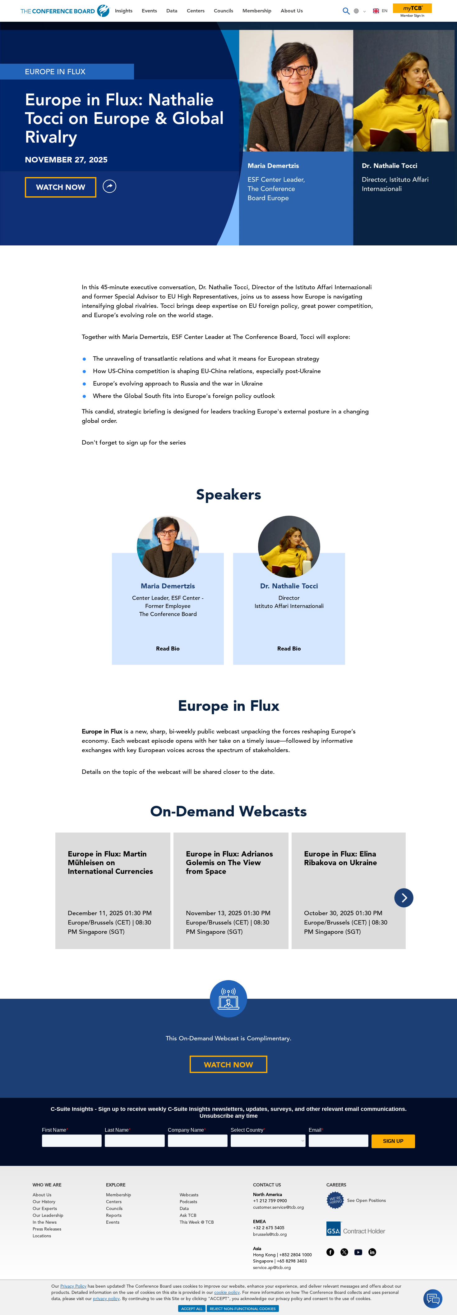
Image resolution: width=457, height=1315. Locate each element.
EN (384, 10)
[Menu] (11, 11)
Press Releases (47, 1229)
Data (12, 61)
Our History (44, 1201)
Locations (42, 1236)
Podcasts (188, 1201)
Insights (16, 29)
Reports (114, 1215)
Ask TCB (188, 1215)
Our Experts (45, 1208)
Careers (16, 140)
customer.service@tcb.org (278, 1207)
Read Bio (168, 648)
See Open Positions (366, 1200)
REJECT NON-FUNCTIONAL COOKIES (243, 1308)
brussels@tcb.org (270, 1234)
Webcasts (189, 1195)
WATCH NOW (60, 187)
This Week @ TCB (28, 156)
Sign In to (30, 171)
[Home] (65, 11)
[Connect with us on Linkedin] (372, 1251)
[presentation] (403, 897)
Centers (16, 76)
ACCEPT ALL (191, 1308)
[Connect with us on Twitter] (344, 1251)
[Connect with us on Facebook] (330, 1251)
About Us (18, 124)
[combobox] (380, 11)
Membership (22, 108)
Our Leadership (48, 1215)
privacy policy (106, 1298)
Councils (17, 92)
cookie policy (227, 1292)
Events (14, 45)
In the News (45, 1222)
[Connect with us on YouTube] (358, 1251)
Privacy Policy (73, 1286)
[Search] (346, 11)
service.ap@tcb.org (272, 1267)
